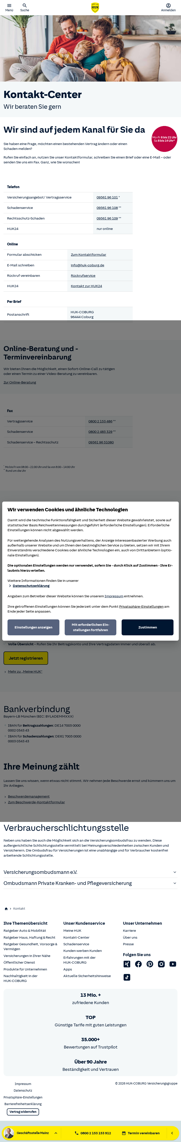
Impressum (114, 596)
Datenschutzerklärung (31, 586)
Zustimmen (147, 627)
